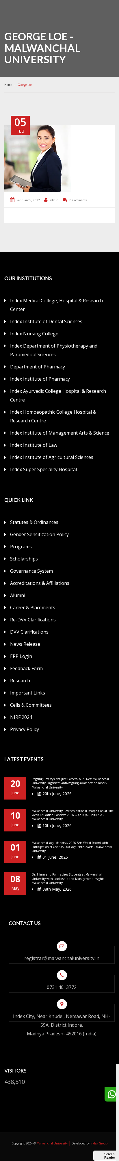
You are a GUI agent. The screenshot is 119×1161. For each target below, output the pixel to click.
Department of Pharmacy (37, 367)
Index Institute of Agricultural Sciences (51, 457)
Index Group (98, 1143)
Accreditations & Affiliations (39, 583)
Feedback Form (26, 668)
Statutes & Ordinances (34, 522)
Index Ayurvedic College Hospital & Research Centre (58, 395)
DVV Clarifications (29, 632)
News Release (25, 644)
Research (20, 680)
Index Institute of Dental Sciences (46, 321)
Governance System (31, 571)
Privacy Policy (24, 729)
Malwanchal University (52, 1143)
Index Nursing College (34, 333)
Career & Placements (32, 607)
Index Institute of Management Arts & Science (59, 433)
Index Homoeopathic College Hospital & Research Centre (53, 416)
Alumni (17, 595)
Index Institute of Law (33, 445)
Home (9, 85)
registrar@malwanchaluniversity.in (61, 958)
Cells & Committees (31, 705)
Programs (21, 546)
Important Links (27, 693)
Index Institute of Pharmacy (40, 379)
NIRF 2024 (21, 717)
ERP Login (21, 656)
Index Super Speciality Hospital (43, 469)
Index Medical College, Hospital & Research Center (56, 304)
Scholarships (24, 559)
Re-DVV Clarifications (33, 619)
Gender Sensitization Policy (39, 534)
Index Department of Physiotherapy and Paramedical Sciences (53, 350)
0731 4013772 (62, 987)
